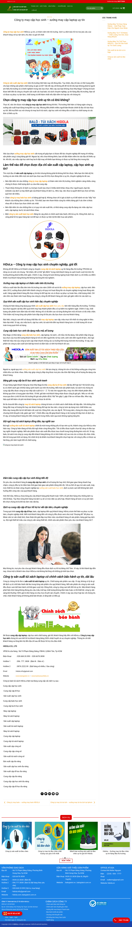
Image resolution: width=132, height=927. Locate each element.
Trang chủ (34, 6)
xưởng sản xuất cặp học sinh (33, 369)
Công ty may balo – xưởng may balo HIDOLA (23, 802)
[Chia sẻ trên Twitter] (46, 793)
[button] (119, 8)
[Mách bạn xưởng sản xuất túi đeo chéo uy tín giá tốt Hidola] (82, 836)
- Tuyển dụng (50, 920)
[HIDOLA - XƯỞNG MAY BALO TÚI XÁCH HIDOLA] (17, 8)
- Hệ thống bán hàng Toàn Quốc (56, 917)
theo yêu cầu (50, 306)
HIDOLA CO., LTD (11, 1)
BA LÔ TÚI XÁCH (19, 901)
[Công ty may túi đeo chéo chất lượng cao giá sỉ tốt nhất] (49, 836)
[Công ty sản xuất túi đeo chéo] (16, 836)
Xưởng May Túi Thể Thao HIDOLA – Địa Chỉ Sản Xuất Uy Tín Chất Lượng (118, 43)
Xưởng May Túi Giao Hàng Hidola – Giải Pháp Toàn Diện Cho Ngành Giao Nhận (118, 26)
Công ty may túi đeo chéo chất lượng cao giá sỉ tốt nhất (49, 852)
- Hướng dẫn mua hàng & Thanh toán (57, 909)
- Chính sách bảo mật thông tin (55, 904)
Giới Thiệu (43, 6)
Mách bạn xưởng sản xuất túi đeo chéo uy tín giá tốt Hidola (82, 852)
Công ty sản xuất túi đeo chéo (116, 58)
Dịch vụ (70, 6)
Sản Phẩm (51, 6)
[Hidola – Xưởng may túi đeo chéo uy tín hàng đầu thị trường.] (115, 836)
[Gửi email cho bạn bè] (49, 793)
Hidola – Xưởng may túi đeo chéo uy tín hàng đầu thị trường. (115, 852)
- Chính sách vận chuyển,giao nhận (57, 907)
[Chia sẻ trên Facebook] (42, 793)
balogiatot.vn (70, 882)
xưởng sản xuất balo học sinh (51, 488)
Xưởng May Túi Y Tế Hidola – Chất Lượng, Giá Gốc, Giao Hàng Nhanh (118, 35)
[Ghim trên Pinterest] (53, 793)
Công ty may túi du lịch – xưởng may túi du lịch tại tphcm (71, 802)
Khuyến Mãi (62, 6)
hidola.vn (111, 883)
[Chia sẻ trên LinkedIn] (57, 793)
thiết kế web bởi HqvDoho (39, 924)
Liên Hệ (34, 10)
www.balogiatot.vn (22, 676)
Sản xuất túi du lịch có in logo (117, 51)
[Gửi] (102, 8)
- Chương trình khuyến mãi (54, 914)
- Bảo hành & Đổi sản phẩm (54, 912)
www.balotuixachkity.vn (40, 676)
